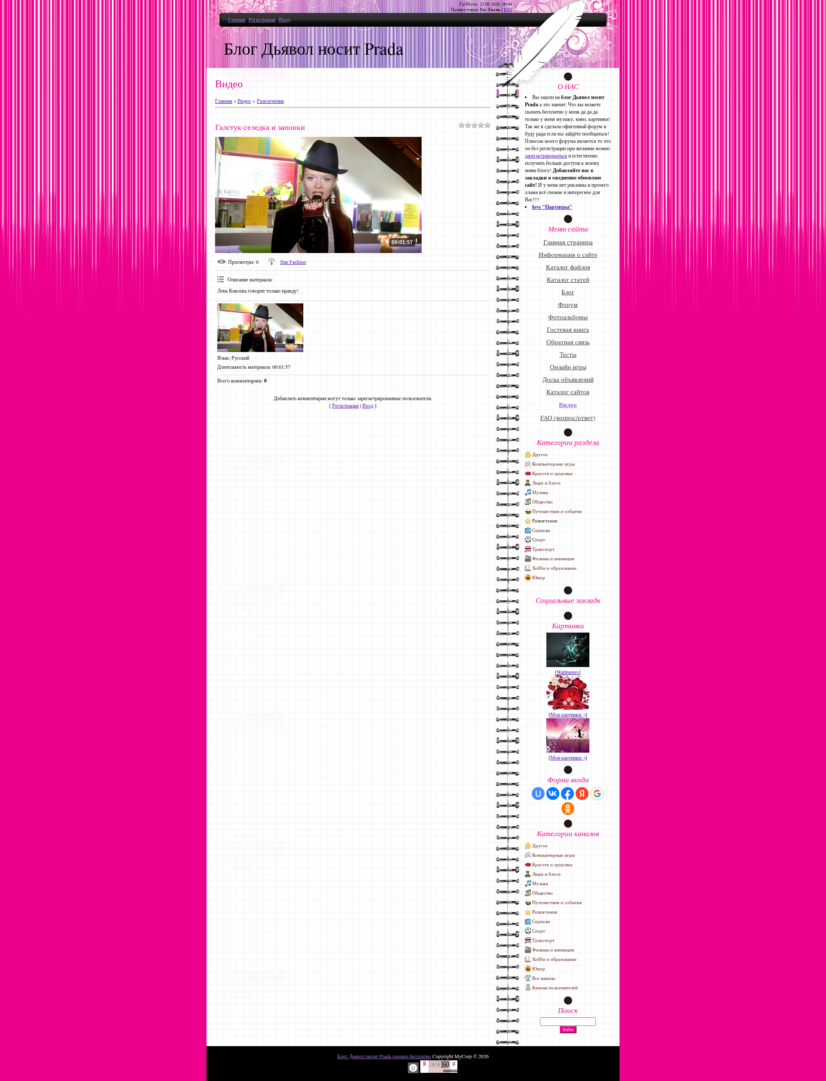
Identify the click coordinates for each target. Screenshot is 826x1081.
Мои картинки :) (568, 714)
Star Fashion (293, 261)
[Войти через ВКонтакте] (552, 793)
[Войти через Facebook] (567, 793)
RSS (508, 9)
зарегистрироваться (546, 155)
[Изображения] (260, 327)
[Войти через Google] (597, 793)
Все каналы (543, 978)
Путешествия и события (557, 511)
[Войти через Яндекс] (582, 793)
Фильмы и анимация (553, 558)
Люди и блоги (546, 482)
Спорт (538, 539)
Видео (244, 100)
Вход (284, 19)
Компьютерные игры (553, 463)
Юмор (538, 577)
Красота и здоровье (552, 473)
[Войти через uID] (538, 793)
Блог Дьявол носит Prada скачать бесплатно (384, 1056)
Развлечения (270, 100)
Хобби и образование (554, 568)
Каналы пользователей (555, 987)
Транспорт (543, 549)
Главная (236, 19)
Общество (542, 501)
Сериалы (541, 530)
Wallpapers (568, 671)
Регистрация (262, 19)
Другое (540, 454)
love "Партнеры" (552, 206)
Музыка (540, 492)
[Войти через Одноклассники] (567, 808)
